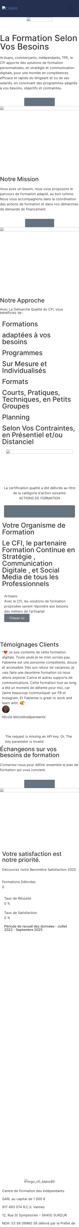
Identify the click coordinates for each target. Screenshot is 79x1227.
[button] (71, 8)
